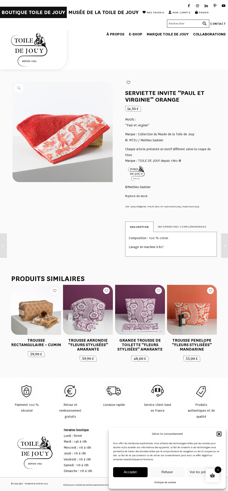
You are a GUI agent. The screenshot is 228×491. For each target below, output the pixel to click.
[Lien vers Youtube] (223, 5)
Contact (218, 23)
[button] (219, 434)
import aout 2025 (190, 206)
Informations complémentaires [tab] (182, 226)
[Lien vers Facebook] (189, 5)
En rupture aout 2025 (171, 206)
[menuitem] (33, 12)
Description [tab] (139, 227)
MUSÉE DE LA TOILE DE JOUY (103, 12)
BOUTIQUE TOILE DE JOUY (33, 12)
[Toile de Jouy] (33, 49)
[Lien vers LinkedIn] (206, 5)
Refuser (167, 472)
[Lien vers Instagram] (197, 5)
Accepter (130, 472)
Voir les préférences (203, 472)
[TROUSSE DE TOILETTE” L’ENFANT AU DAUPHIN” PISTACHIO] (3, 245)
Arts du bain (153, 206)
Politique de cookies (165, 482)
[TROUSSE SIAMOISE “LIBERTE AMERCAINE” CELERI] (224, 245)
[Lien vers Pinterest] (215, 5)
